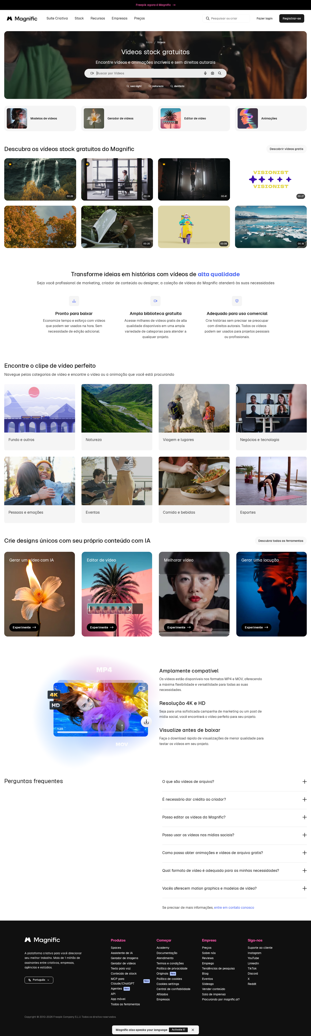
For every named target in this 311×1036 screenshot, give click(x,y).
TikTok (252, 968)
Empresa (209, 940)
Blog (205, 973)
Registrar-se (292, 18)
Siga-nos (255, 940)
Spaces (116, 948)
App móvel (118, 999)
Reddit (252, 984)
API (113, 994)
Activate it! (178, 1029)
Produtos (118, 940)
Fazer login (264, 18)
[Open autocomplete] (90, 73)
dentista (179, 86)
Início (149, 42)
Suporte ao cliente (260, 948)
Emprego (208, 963)
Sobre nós (209, 953)
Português (39, 980)
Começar (164, 940)
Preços (139, 18)
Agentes (120, 988)
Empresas (163, 999)
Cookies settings (168, 984)
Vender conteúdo (213, 989)
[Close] (192, 1029)
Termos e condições (170, 963)
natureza (157, 86)
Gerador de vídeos (123, 963)
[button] (39, 980)
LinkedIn (253, 963)
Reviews (207, 958)
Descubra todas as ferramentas (280, 541)
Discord (253, 973)
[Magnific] (42, 941)
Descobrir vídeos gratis (286, 149)
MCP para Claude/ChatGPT (130, 981)
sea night (136, 86)
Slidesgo (208, 984)
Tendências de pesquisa (218, 968)
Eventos (207, 979)
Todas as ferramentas (125, 1004)
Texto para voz (121, 968)
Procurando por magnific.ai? (221, 999)
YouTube (253, 958)
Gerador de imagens (124, 958)
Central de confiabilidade (173, 989)
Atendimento (165, 958)
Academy (163, 948)
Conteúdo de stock (124, 973)
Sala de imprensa (214, 994)
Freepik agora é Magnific (153, 5)
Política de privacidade (172, 968)
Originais (166, 973)
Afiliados (162, 994)
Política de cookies (169, 979)
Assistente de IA (122, 953)
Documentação (167, 953)
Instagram (254, 953)
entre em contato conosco (234, 907)
